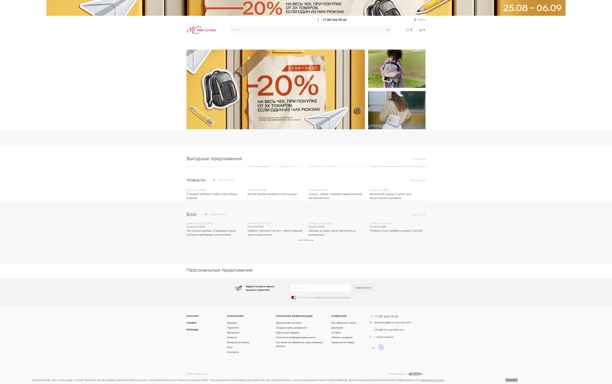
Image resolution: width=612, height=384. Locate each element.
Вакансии (233, 332)
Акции (191, 322)
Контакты (233, 352)
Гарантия (233, 327)
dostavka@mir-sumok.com (392, 322)
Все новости (418, 180)
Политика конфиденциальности (295, 337)
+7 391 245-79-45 (334, 19)
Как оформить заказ (343, 322)
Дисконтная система (288, 322)
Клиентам (339, 316)
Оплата (335, 332)
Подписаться (363, 288)
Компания (235, 316)
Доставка (337, 327)
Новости (232, 337)
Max (381, 347)
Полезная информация (294, 316)
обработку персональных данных (332, 297)
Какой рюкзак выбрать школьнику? (273, 194)
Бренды (192, 329)
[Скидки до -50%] (397, 110)
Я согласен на (325, 297)
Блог (230, 347)
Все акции (419, 159)
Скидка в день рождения (291, 327)
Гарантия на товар (342, 342)
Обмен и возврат (342, 337)
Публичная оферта (287, 332)
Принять (511, 380)
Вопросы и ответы (238, 342)
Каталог (192, 316)
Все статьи (419, 215)
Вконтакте (373, 347)
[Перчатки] (397, 69)
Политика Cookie (432, 380)
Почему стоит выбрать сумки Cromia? (396, 230)
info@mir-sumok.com (389, 329)
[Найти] (388, 29)
